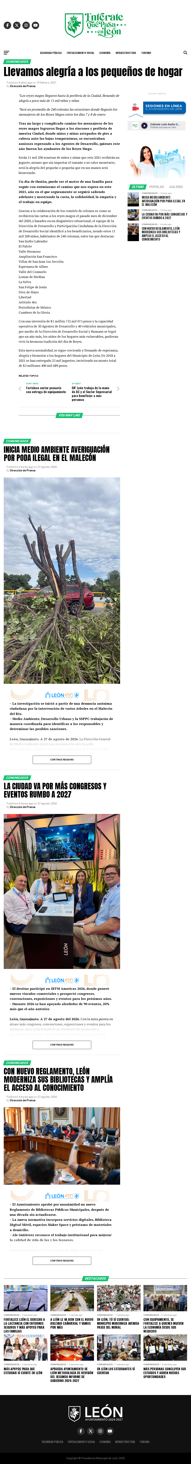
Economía (104, 53)
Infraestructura (126, 53)
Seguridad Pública (51, 53)
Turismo (146, 53)
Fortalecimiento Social (80, 53)
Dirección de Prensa (22, 86)
